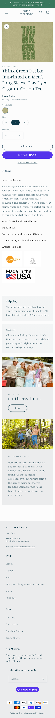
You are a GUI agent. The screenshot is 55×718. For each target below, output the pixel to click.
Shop (17, 408)
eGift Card (11, 598)
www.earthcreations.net (24, 546)
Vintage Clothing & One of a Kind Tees (25, 584)
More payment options (28, 162)
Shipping (5, 100)
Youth (9, 591)
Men (8, 577)
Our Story (11, 617)
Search (9, 563)
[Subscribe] (43, 678)
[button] (6, 12)
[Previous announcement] (5, 4)
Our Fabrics (12, 624)
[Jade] (5, 110)
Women (9, 570)
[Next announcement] (49, 4)
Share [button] (8, 171)
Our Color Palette (14, 631)
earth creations (22, 713)
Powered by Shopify (37, 713)
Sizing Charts (13, 638)
